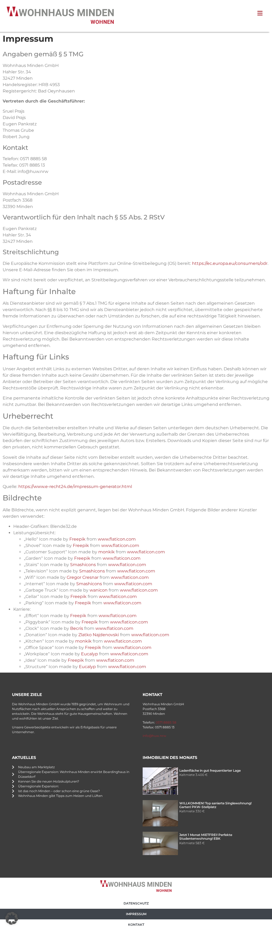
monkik (106, 551)
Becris (76, 628)
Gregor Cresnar (83, 577)
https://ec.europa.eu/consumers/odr (229, 263)
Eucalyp (89, 653)
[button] (11, 918)
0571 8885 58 (166, 722)
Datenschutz (136, 903)
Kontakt (136, 925)
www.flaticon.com (117, 539)
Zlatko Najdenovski (98, 634)
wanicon (99, 590)
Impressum (136, 914)
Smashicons (83, 564)
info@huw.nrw (154, 736)
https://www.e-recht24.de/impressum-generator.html (75, 486)
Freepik (77, 539)
